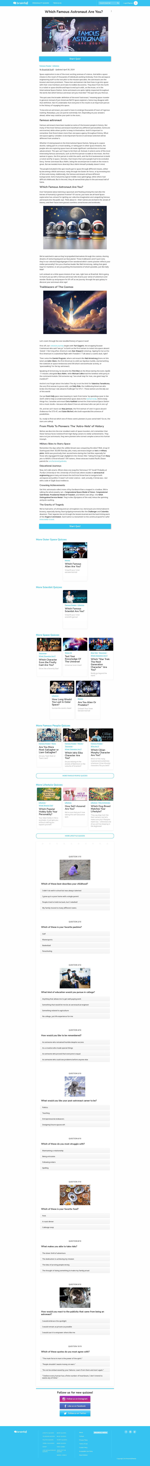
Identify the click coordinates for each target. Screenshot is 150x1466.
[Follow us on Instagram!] (130, 1431)
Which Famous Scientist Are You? (74, 610)
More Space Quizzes (47, 635)
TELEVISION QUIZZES (49, 1436)
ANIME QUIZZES (61, 1443)
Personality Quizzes (40, 3)
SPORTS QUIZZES (62, 1440)
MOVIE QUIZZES (61, 1433)
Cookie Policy (83, 1447)
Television (42, 653)
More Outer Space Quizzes (51, 539)
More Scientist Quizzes (49, 587)
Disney (45, 1446)
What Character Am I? (47, 656)
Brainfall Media (131, 1458)
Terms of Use (83, 1444)
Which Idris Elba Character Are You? (74, 755)
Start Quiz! (75, 58)
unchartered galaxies (57, 461)
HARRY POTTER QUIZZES (61, 1450)
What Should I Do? (46, 806)
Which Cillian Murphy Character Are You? (100, 752)
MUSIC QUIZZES (61, 1436)
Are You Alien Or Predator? (87, 704)
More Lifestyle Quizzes (49, 784)
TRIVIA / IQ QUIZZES (48, 1443)
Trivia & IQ (57, 3)
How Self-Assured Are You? (75, 807)
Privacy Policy (83, 1440)
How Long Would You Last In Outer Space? (62, 702)
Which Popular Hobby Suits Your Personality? (48, 811)
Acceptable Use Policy (86, 1451)
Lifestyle (56, 66)
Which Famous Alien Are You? (73, 565)
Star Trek (94, 653)
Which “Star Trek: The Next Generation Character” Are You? (100, 664)
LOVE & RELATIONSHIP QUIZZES (49, 1450)
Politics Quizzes (48, 1440)
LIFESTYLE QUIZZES (48, 1433)
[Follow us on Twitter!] (134, 1431)
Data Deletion (83, 1455)
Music (54, 744)
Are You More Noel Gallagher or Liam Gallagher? (49, 750)
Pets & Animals (104, 803)
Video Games (61, 1446)
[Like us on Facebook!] (126, 1431)
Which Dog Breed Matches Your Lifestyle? (100, 809)
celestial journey (57, 345)
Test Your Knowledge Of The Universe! (73, 659)
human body (91, 399)
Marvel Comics (62, 1455)
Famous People (45, 66)
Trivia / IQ (68, 653)
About (81, 1432)
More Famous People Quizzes (53, 725)
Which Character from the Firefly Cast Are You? (48, 662)
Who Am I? (95, 747)
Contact (81, 1436)
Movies (67, 560)
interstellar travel (47, 519)
